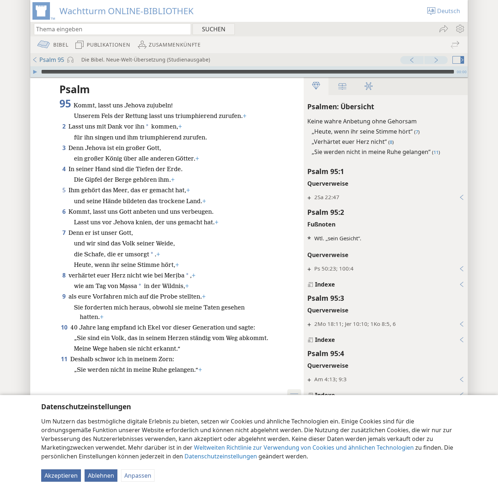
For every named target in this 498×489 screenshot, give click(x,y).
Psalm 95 (51, 60)
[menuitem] (459, 29)
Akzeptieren (61, 476)
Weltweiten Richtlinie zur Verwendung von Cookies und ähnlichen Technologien (304, 447)
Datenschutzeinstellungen (220, 456)
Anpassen (137, 476)
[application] (249, 71)
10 (65, 327)
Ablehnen (101, 476)
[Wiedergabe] (35, 72)
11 (65, 359)
